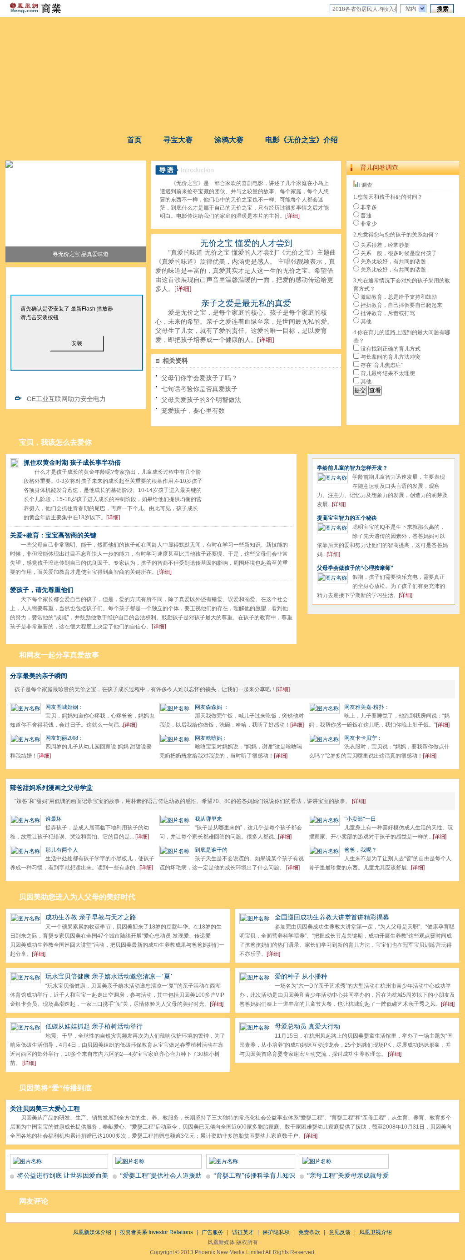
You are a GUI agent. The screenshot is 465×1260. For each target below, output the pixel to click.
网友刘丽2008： (64, 738)
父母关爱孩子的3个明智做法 (201, 399)
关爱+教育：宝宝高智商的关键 (53, 535)
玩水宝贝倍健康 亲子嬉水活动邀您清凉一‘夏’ (109, 976)
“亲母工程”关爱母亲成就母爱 (348, 1175)
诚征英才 (243, 1232)
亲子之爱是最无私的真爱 (246, 303)
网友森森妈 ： (212, 707)
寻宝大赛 (178, 140)
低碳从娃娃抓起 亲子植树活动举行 (94, 1026)
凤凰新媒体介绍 (92, 1232)
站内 (411, 8)
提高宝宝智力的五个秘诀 (347, 518)
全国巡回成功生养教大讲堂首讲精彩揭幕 (332, 917)
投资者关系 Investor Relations (156, 1232)
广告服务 (212, 1232)
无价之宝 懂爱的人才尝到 (246, 243)
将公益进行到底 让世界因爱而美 (62, 1175)
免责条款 (309, 1232)
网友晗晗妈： (211, 738)
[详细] (292, 216)
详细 (282, 689)
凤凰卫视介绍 (375, 1232)
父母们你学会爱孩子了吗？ (199, 378)
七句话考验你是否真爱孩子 (199, 388)
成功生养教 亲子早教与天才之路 (90, 917)
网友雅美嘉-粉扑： (367, 707)
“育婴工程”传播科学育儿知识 (254, 1175)
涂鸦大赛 (228, 140)
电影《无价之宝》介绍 (301, 140)
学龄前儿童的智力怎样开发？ (352, 468)
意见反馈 (340, 1232)
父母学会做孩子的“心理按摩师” (355, 568)
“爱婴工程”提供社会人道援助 (161, 1175)
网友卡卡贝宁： (363, 738)
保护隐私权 (276, 1232)
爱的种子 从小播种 (301, 976)
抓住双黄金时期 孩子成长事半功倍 (72, 462)
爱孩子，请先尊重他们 (42, 590)
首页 (134, 140)
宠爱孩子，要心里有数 (193, 410)
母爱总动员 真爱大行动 (307, 1026)
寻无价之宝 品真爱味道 (81, 254)
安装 (76, 343)
